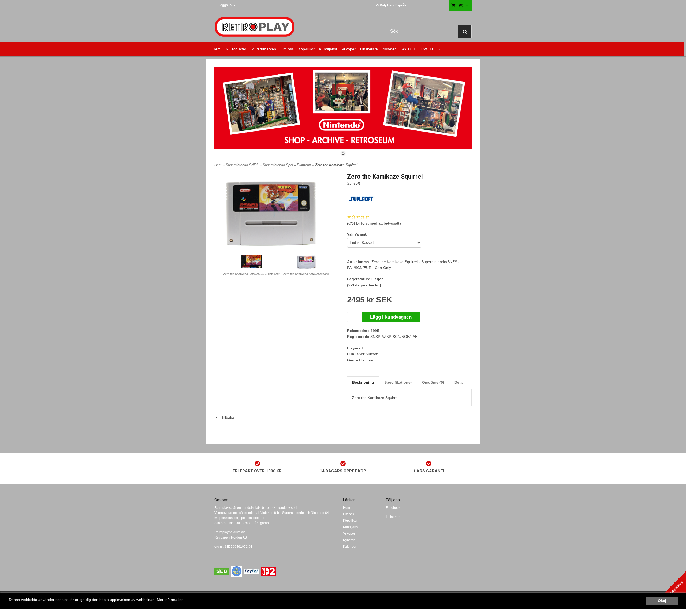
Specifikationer (398, 382)
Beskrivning (363, 382)
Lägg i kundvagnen (391, 317)
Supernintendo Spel (278, 165)
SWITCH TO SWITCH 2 (420, 49)
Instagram (393, 517)
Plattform (304, 165)
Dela (458, 382)
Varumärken (265, 49)
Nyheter (389, 49)
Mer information (170, 600)
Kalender (349, 546)
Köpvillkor (306, 49)
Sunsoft (353, 183)
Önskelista (369, 49)
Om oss (287, 49)
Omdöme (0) (433, 382)
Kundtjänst (328, 49)
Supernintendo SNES (243, 165)
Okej (662, 601)
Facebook (393, 508)
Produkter (238, 49)
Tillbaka (226, 417)
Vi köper (349, 49)
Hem (216, 49)
